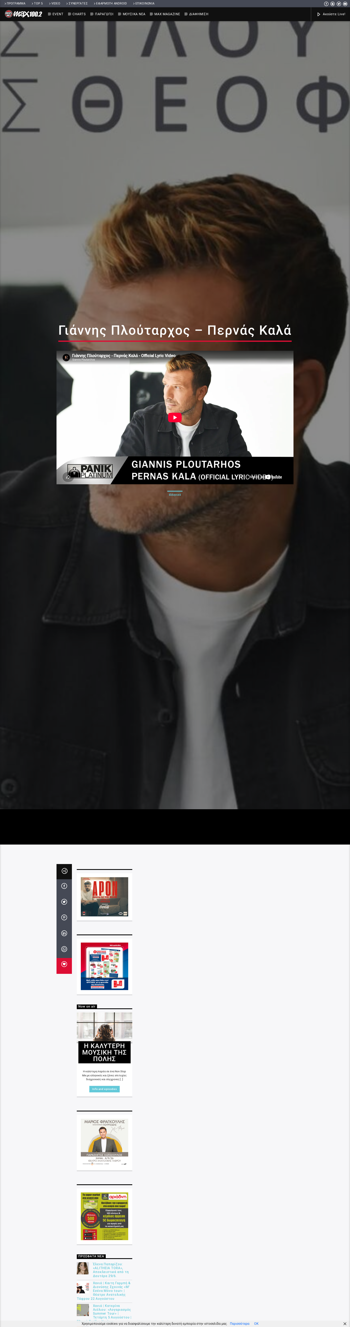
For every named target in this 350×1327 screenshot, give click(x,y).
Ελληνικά (175, 515)
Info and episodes (104, 1133)
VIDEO (55, 3)
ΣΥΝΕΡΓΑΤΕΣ (78, 3)
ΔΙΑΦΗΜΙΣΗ (198, 14)
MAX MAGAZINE (167, 14)
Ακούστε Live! (333, 14)
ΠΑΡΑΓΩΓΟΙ (104, 14)
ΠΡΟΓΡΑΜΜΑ (16, 3)
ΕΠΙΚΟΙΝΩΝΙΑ (145, 3)
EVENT (57, 14)
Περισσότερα (239, 1324)
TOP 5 (38, 3)
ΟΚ (256, 1324)
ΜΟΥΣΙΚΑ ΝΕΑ (134, 14)
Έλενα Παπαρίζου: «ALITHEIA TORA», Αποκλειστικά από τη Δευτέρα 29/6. (111, 1314)
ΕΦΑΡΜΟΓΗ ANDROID (111, 3)
